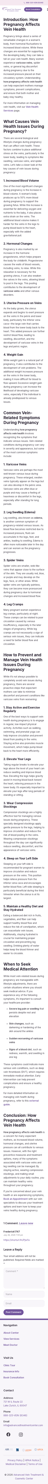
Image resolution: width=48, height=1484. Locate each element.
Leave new (26, 1223)
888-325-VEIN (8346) (15, 1415)
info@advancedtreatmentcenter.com (23, 1425)
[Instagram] (21, 1434)
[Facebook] (8, 1434)
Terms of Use (35, 1464)
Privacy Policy (15, 1460)
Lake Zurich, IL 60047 (15, 1405)
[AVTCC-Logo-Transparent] (11, 9)
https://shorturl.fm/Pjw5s (16, 1240)
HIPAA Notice (32, 1460)
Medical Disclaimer (16, 1464)
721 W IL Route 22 (13, 1401)
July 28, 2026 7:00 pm (13, 1235)
